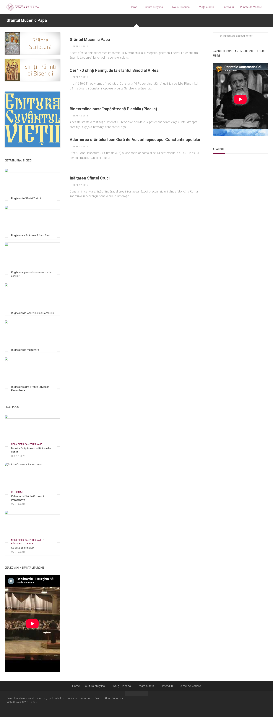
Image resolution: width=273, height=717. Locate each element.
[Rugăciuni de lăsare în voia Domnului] (32, 299)
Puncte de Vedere (251, 7)
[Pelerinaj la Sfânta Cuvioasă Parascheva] (32, 478)
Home (133, 7)
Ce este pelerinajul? (22, 547)
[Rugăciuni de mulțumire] (32, 336)
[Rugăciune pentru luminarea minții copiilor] (32, 258)
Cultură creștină (153, 7)
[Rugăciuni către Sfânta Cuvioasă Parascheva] (32, 373)
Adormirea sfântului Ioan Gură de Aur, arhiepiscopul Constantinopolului (135, 139)
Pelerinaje (36, 444)
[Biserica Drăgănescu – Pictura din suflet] (32, 430)
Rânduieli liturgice (22, 543)
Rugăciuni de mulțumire (25, 349)
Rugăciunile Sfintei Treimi (26, 198)
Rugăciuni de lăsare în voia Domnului (32, 313)
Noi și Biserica (181, 7)
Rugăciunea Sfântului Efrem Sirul (30, 235)
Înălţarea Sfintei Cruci (90, 178)
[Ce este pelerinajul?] (32, 526)
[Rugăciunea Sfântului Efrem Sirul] (32, 221)
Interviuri (228, 7)
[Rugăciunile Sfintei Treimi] (32, 184)
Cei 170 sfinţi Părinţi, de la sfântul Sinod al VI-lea (114, 70)
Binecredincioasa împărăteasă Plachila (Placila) (113, 109)
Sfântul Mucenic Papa (90, 39)
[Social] (259, 703)
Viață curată (206, 7)
